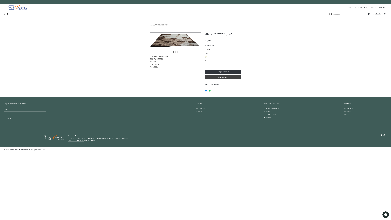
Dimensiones (210, 45)
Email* (6, 109)
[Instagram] (7, 14)
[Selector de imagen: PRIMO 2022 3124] (174, 52)
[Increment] (212, 65)
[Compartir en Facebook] (206, 91)
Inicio (152, 25)
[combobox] (223, 49)
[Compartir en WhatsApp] (210, 91)
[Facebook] (5, 14)
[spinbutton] (209, 65)
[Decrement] (206, 65)
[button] (385, 13)
